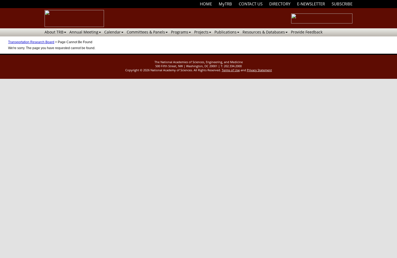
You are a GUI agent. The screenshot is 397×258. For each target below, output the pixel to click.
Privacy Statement (259, 70)
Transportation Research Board (31, 42)
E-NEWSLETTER (311, 3)
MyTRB (225, 3)
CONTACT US (251, 3)
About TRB (54, 32)
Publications (225, 32)
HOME (206, 3)
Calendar (112, 32)
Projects (201, 32)
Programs (179, 32)
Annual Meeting (83, 32)
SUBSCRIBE (342, 3)
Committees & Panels (146, 32)
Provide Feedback (306, 32)
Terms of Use (231, 70)
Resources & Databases (264, 32)
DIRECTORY (279, 3)
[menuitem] (206, 4)
